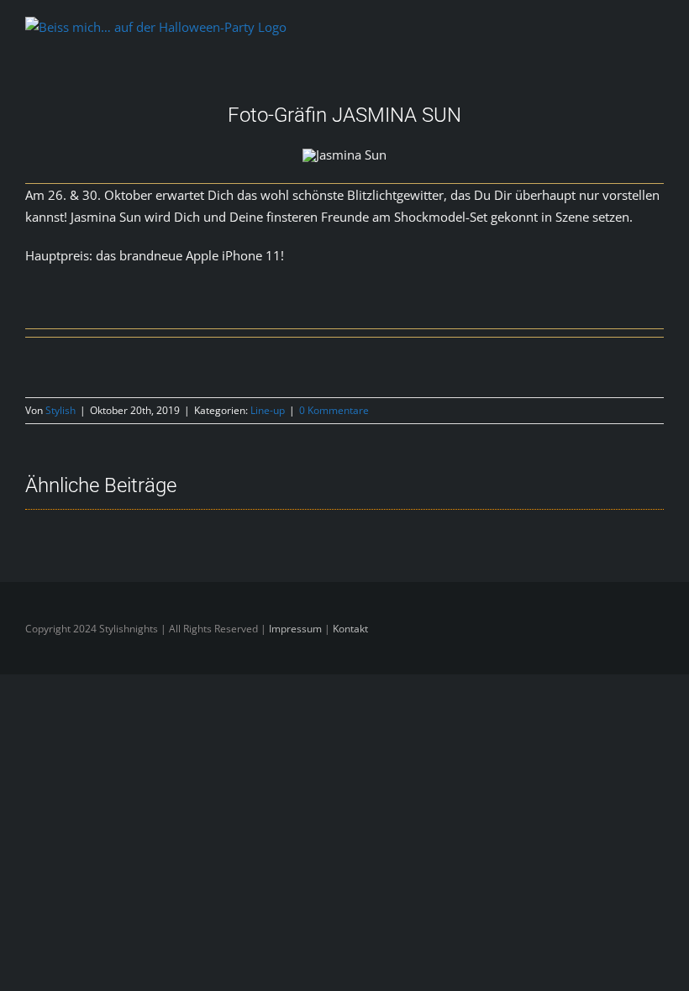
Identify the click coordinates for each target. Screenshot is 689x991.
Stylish (60, 410)
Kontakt (350, 628)
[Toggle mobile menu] (657, 32)
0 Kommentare (334, 410)
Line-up (267, 410)
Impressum (296, 628)
